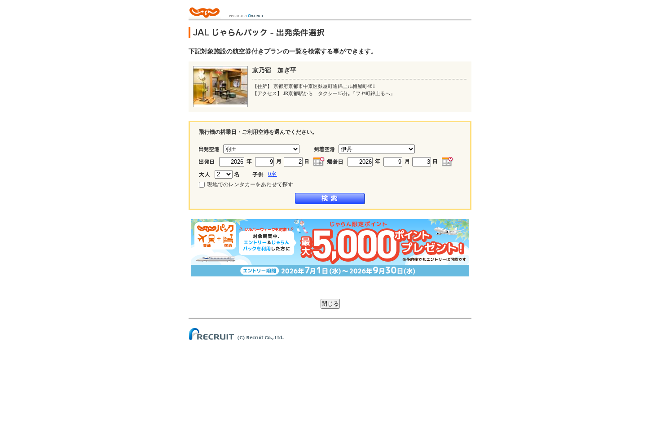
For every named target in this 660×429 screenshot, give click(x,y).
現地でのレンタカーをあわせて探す (250, 184)
